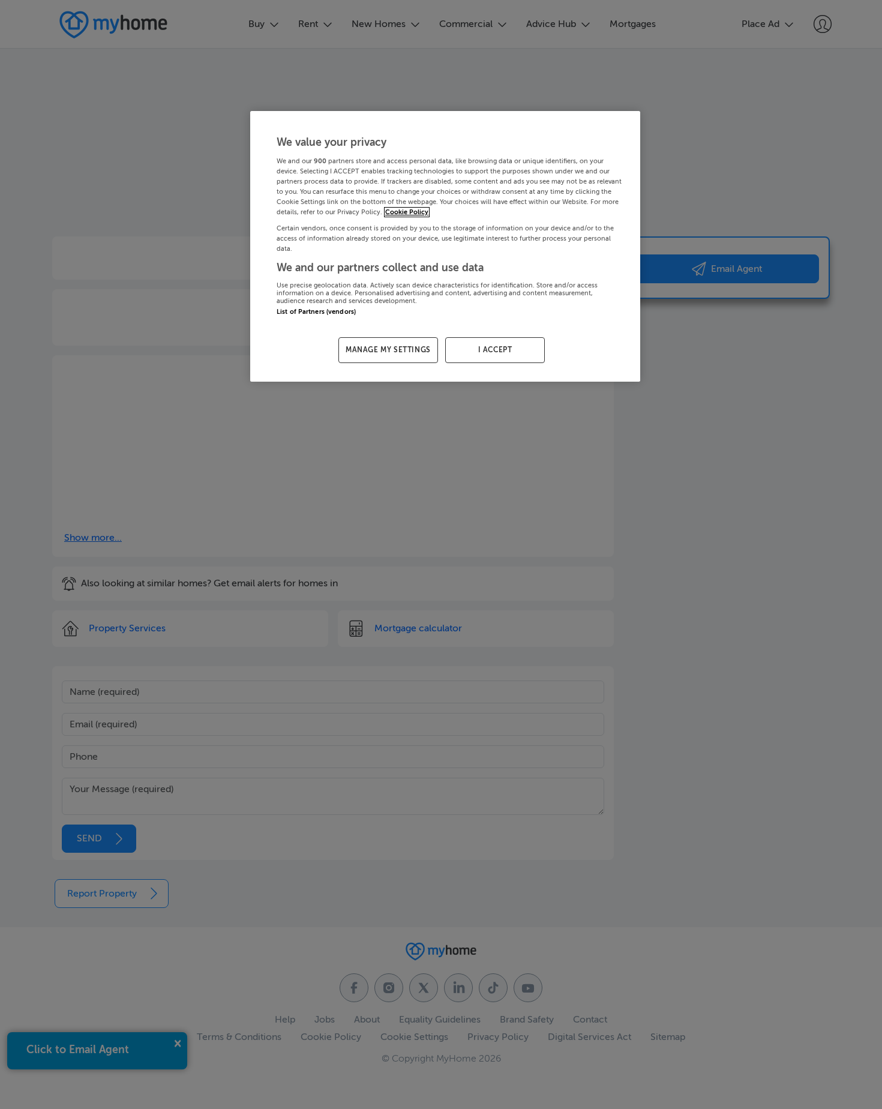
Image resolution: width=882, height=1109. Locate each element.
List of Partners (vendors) (316, 312)
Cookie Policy (406, 212)
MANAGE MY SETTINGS (388, 350)
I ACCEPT (495, 350)
